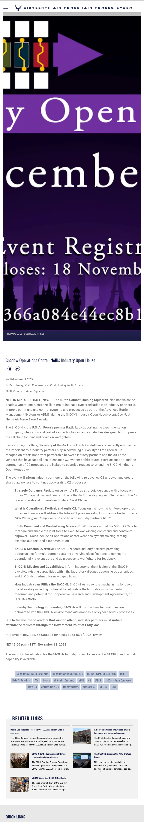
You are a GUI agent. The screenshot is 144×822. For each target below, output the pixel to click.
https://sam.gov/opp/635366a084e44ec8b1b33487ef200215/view (54, 635)
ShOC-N (123, 674)
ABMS (81, 680)
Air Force (103, 687)
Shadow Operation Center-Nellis (101, 674)
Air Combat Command (64, 680)
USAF (114, 687)
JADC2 (98, 680)
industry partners (71, 687)
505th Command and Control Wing (32, 674)
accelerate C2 (89, 687)
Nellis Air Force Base (21, 680)
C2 (89, 680)
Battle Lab (32, 687)
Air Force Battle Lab (50, 687)
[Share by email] (17, 368)
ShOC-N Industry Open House (118, 680)
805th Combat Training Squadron (67, 674)
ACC (37, 680)
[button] (6, 8)
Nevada (46, 680)
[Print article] (10, 368)
